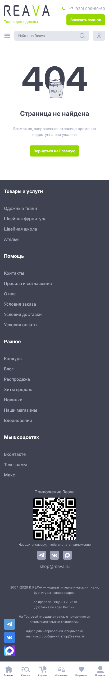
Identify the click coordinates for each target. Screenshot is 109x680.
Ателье (11, 239)
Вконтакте (15, 454)
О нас (10, 293)
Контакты (14, 273)
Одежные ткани (20, 208)
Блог (8, 368)
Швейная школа (20, 229)
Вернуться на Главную (54, 151)
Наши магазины (20, 410)
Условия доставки (23, 314)
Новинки (13, 399)
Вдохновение (18, 420)
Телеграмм (15, 464)
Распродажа (17, 379)
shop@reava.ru (55, 566)
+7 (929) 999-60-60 (87, 8)
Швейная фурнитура (25, 218)
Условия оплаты (20, 324)
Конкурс (13, 358)
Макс (9, 474)
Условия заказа (20, 304)
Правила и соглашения (28, 283)
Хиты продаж (18, 389)
